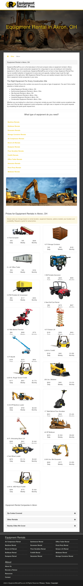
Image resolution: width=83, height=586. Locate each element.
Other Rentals (12, 519)
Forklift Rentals (13, 155)
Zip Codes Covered (14, 513)
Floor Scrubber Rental (38, 549)
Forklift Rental (35, 552)
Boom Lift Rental (11, 549)
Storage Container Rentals (17, 134)
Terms (48, 583)
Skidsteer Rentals (14, 172)
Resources (8, 573)
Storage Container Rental (64, 556)
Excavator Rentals (14, 130)
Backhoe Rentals (13, 122)
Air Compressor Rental (13, 542)
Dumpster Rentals (14, 147)
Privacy (42, 583)
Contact (8, 577)
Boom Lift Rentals (14, 143)
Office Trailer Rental (62, 542)
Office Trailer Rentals (15, 159)
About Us (8, 566)
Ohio (12, 56)
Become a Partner (11, 570)
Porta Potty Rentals (14, 168)
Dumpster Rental (11, 556)
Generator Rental (36, 556)
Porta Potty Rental (62, 545)
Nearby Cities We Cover (16, 526)
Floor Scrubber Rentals (16, 151)
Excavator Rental (36, 545)
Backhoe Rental (10, 545)
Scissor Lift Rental (62, 549)
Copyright (54, 583)
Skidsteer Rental (61, 552)
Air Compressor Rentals (16, 139)
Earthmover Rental (36, 542)
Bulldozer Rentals (14, 126)
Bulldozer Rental (10, 552)
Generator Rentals (14, 163)
